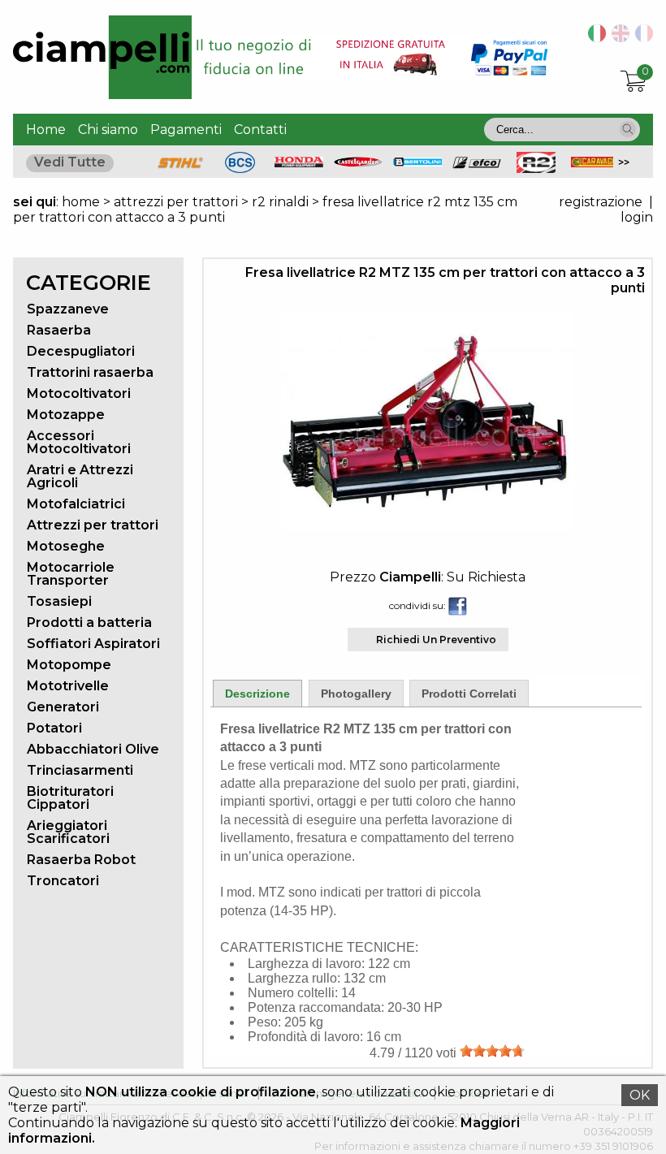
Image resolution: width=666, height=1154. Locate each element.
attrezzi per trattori (177, 202)
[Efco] (476, 164)
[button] (628, 129)
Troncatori (63, 880)
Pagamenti (186, 129)
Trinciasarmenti (80, 770)
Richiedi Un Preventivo (436, 639)
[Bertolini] (417, 162)
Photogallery (356, 693)
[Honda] (299, 163)
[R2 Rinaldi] (536, 168)
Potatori (54, 728)
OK (639, 1095)
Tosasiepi (59, 601)
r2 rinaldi (280, 202)
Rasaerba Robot (81, 859)
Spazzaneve (68, 309)
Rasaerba (59, 330)
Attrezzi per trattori (92, 525)
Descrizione (257, 693)
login (637, 217)
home (81, 202)
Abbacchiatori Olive (93, 749)
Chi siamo (108, 129)
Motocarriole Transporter (71, 574)
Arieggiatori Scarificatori (68, 832)
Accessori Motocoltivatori (79, 442)
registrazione (600, 202)
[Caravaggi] (595, 163)
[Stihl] (180, 168)
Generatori (63, 707)
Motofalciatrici (76, 504)
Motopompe (69, 664)
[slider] (492, 1050)
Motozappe (66, 414)
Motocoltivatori (79, 393)
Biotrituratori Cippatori (70, 798)
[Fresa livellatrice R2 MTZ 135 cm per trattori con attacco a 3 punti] (427, 526)
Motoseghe (66, 546)
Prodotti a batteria (89, 622)
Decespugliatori (81, 351)
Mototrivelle (68, 686)
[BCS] (240, 168)
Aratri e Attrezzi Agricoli (80, 476)
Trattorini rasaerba (90, 372)
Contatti (260, 129)
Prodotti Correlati (469, 693)
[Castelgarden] (358, 163)
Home (46, 129)
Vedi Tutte (70, 162)
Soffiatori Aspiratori (93, 643)
